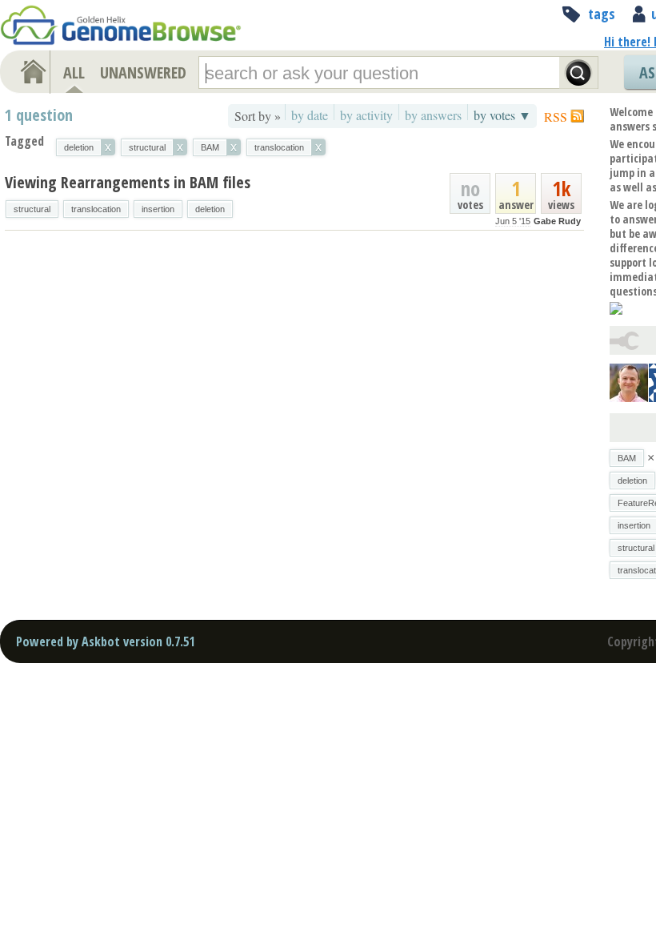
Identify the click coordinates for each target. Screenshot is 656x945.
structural (32, 209)
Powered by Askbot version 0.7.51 (105, 641)
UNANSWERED (143, 72)
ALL (74, 72)
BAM (627, 458)
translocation (96, 209)
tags (601, 13)
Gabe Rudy (557, 221)
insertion (158, 209)
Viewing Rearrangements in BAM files (127, 182)
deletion (210, 209)
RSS (555, 116)
